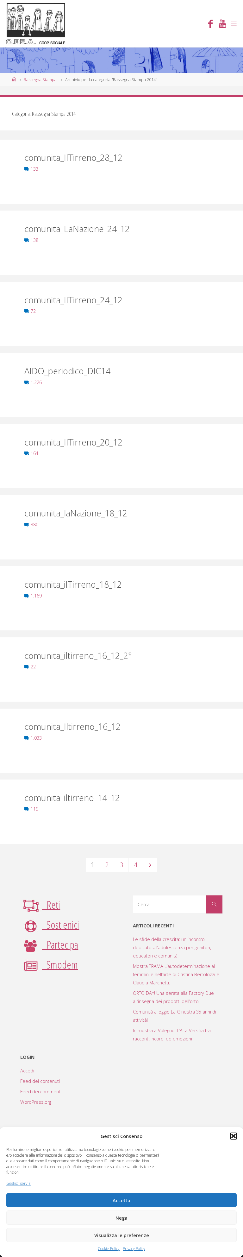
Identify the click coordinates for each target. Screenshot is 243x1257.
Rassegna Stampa (40, 79)
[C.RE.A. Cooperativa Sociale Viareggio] (36, 24)
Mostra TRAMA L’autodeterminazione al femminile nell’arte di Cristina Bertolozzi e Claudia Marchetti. (176, 974)
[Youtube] (222, 24)
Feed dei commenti (40, 1092)
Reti (51, 904)
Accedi (27, 1071)
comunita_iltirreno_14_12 (72, 798)
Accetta (121, 1200)
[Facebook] (210, 24)
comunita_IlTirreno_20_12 (73, 442)
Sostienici (60, 924)
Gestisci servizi (18, 1183)
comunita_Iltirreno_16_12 (72, 726)
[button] (233, 1136)
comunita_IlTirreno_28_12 (73, 157)
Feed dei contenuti (40, 1081)
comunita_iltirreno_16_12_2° (78, 655)
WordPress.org (35, 1102)
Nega (121, 1218)
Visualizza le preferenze (121, 1235)
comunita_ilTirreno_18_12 (73, 584)
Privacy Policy (134, 1248)
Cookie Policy (109, 1248)
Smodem (60, 964)
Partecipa (60, 944)
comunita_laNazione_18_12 (75, 513)
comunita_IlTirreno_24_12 (73, 300)
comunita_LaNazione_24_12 (77, 229)
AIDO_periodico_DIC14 (67, 371)
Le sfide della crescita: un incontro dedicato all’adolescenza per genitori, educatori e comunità (172, 947)
